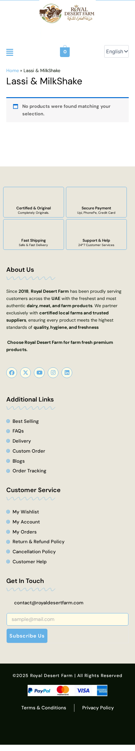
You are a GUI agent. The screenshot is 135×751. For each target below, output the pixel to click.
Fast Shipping (33, 240)
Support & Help (96, 240)
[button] (9, 52)
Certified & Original (33, 208)
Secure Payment (96, 208)
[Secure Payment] (96, 196)
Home (12, 71)
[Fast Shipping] (33, 229)
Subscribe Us (27, 636)
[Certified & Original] (33, 196)
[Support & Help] (96, 229)
